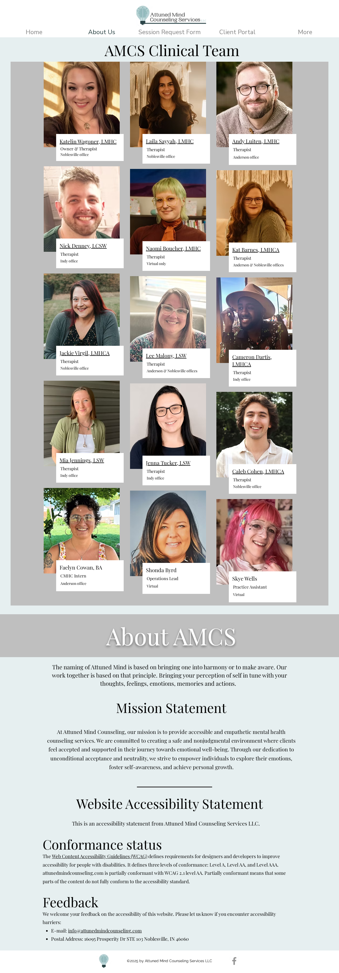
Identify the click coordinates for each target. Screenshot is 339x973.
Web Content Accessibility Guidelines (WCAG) (99, 856)
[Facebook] (234, 961)
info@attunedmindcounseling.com (105, 930)
